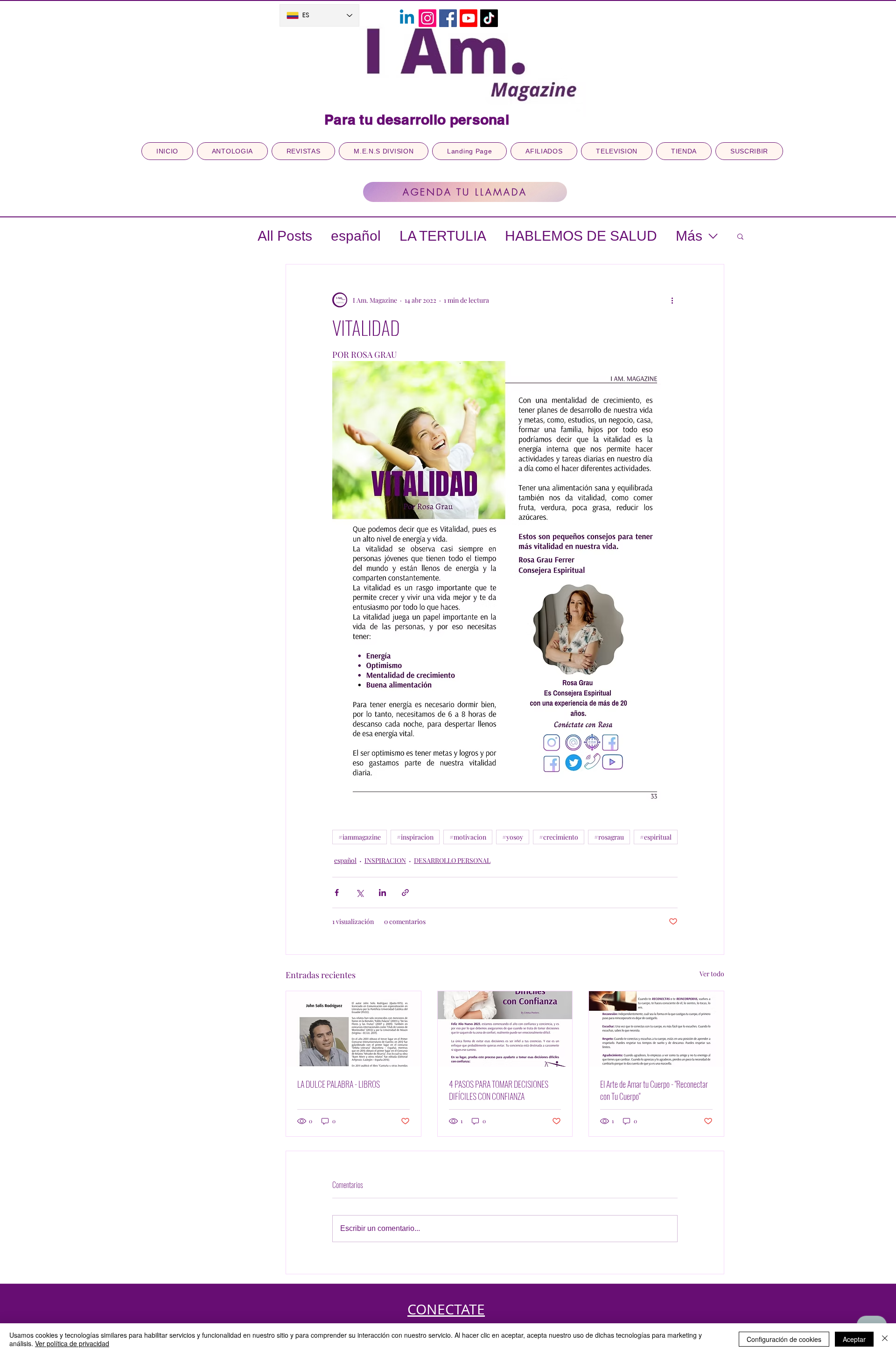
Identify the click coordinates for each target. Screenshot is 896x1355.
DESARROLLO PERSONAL (452, 860)
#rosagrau (609, 837)
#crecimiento (558, 837)
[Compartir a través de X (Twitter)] (359, 892)
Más (689, 235)
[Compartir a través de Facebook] (336, 892)
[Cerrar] (884, 1339)
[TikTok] (489, 18)
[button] (740, 236)
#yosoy (512, 837)
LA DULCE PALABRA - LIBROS (338, 1084)
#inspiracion (415, 837)
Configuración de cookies (784, 1339)
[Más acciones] (672, 300)
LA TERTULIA (442, 235)
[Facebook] (448, 18)
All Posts (285, 235)
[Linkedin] (407, 18)
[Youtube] (468, 18)
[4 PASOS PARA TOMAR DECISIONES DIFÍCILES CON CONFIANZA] (505, 1029)
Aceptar (854, 1339)
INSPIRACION (385, 860)
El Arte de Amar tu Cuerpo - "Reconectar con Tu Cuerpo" (654, 1090)
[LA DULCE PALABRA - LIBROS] (353, 1029)
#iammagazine (359, 837)
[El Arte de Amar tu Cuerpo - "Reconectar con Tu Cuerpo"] (656, 1029)
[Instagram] (427, 18)
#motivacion (467, 837)
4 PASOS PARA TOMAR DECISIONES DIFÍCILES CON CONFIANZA (498, 1090)
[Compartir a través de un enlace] (405, 892)
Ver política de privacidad (72, 1343)
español (356, 235)
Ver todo (712, 973)
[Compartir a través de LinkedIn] (382, 892)
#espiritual (656, 837)
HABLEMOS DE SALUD (581, 235)
